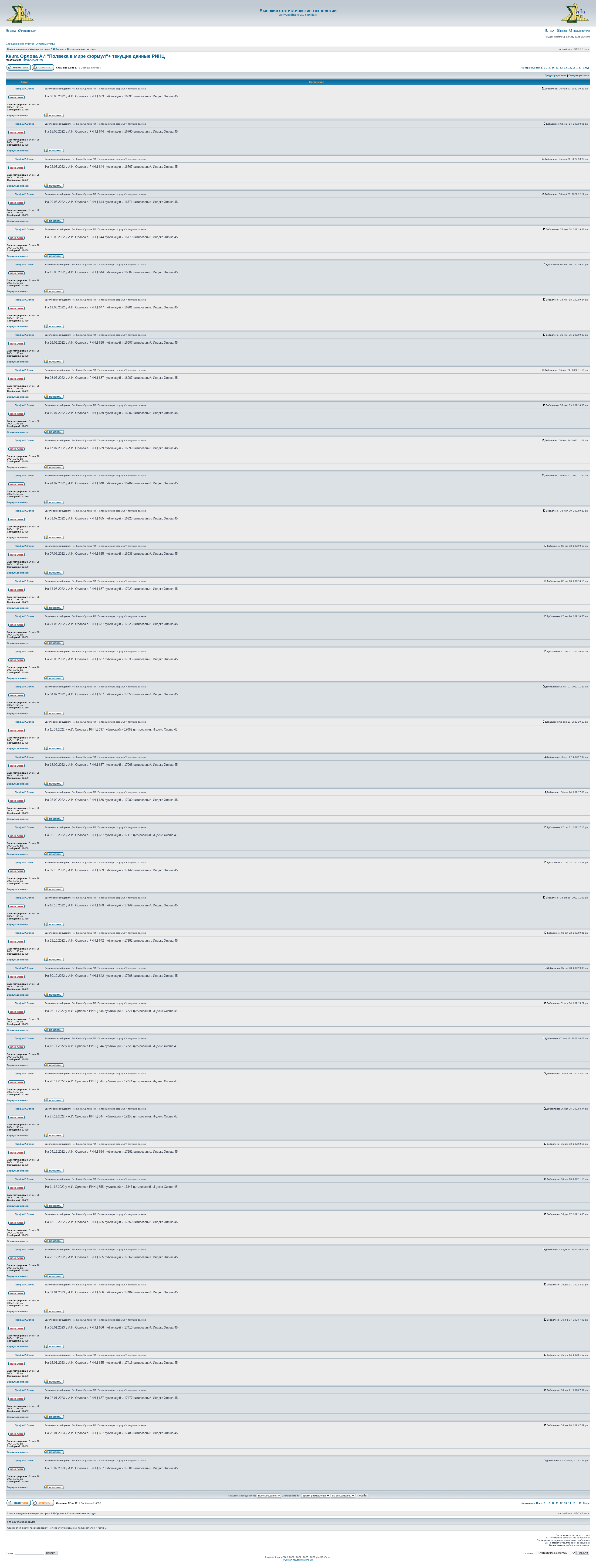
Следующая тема (579, 75)
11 (557, 67)
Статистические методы (81, 49)
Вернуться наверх (18, 115)
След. (586, 67)
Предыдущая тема (555, 75)
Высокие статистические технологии (298, 10)
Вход (12, 30)
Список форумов (17, 49)
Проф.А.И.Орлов (33, 59)
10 (553, 67)
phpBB (282, 1557)
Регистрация (28, 30)
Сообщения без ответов (20, 43)
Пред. (539, 67)
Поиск (563, 30)
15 (573, 67)
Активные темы (45, 43)
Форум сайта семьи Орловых (298, 15)
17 (580, 67)
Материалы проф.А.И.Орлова (47, 49)
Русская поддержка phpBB (298, 1559)
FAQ (551, 30)
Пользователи (581, 30)
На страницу (528, 67)
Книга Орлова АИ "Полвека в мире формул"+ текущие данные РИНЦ (85, 56)
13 (565, 67)
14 (569, 67)
